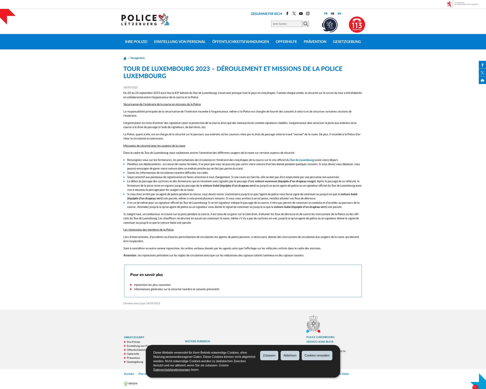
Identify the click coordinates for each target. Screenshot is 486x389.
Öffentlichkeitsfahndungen (240, 42)
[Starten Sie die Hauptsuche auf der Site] (305, 24)
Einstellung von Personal (180, 42)
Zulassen (269, 355)
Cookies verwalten (317, 355)
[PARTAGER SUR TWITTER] (482, 72)
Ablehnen (290, 355)
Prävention (315, 42)
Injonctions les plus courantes (152, 284)
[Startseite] (124, 57)
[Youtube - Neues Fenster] (301, 14)
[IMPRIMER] (482, 80)
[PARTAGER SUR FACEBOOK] (482, 64)
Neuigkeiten (137, 57)
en (339, 14)
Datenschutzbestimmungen (171, 369)
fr (325, 14)
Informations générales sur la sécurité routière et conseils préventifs (176, 289)
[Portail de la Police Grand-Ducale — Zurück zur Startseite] (148, 19)
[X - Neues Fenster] (294, 14)
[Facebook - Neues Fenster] (287, 14)
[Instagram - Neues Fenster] (307, 14)
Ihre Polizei (136, 42)
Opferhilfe (286, 42)
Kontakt (129, 373)
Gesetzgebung (347, 42)
